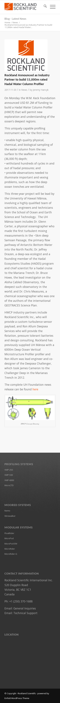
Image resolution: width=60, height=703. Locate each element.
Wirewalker (10, 515)
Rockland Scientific (27, 693)
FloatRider (9, 533)
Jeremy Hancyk (40, 89)
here (35, 389)
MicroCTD (9, 485)
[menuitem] (43, 6)
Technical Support (25, 613)
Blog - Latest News (15, 19)
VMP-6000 (9, 480)
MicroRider (9, 548)
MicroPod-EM (10, 543)
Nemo (7, 510)
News (24, 89)
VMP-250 (8, 469)
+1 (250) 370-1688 (21, 601)
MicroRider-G (10, 553)
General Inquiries (24, 608)
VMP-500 (8, 474)
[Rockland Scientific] (24, 6)
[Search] (43, 6)
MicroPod (9, 538)
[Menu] (51, 6)
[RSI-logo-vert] (26, 55)
